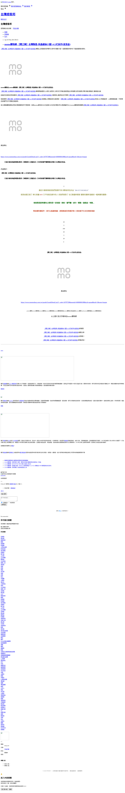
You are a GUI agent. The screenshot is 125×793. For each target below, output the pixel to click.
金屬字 (2, 677)
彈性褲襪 (3, 684)
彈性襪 (2, 681)
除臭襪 (5, 383)
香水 (2, 719)
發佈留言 (3, 504)
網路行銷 (3, 709)
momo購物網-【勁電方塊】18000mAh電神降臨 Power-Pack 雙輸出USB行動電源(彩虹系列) (27, 465)
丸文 (9, 440)
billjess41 (3, 475)
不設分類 (16, 28)
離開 (10, 789)
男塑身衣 (21, 400)
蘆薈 (2, 714)
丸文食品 (15, 440)
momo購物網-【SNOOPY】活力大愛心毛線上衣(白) (17, 464)
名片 (5, 36)
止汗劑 (2, 555)
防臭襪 (2, 545)
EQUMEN (3, 727)
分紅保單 (3, 632)
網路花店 (3, 665)
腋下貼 (2, 554)
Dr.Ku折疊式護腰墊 (6, 641)
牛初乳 (2, 623)
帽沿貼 (2, 538)
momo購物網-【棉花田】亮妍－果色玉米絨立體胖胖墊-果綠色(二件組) (22, 462)
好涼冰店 (3, 548)
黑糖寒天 (3, 653)
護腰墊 (2, 648)
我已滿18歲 (4, 789)
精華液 (2, 715)
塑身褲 (2, 726)
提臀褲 (2, 729)
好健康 (2, 616)
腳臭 (2, 541)
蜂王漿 (2, 622)
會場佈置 (3, 669)
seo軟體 (3, 658)
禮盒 (12, 445)
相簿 (5, 32)
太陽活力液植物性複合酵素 (8, 651)
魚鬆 (2, 406)
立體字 (2, 674)
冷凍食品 (3, 583)
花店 (2, 663)
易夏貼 (2, 552)
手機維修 (3, 702)
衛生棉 (5, 452)
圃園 (2, 722)
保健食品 (3, 618)
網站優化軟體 (4, 657)
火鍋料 (2, 580)
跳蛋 (2, 698)
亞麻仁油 (3, 620)
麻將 (2, 686)
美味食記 (13, 488)
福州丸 (2, 582)
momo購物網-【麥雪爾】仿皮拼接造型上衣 (15, 467)
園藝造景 (3, 634)
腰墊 (2, 646)
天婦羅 (2, 578)
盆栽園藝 (3, 636)
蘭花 (2, 639)
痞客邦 (11, 484)
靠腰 (2, 644)
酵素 (2, 627)
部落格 (6, 34)
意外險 (2, 629)
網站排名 (3, 660)
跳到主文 (4, 19)
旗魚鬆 (66, 440)
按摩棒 (2, 697)
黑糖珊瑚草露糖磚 (5, 655)
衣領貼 (2, 536)
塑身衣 (2, 389)
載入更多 (3, 494)
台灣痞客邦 (8, 14)
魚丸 (2, 576)
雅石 (2, 637)
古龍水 (2, 721)
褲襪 (2, 683)
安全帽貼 (3, 550)
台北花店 (3, 670)
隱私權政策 (73, 771)
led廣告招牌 (4, 679)
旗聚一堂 (3, 562)
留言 (15, 484)
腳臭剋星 (14, 383)
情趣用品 (3, 695)
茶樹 (2, 717)
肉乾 (2, 575)
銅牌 (2, 676)
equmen (11, 400)
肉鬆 (2, 568)
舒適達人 (11, 452)
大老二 (2, 688)
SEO (2, 662)
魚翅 (2, 585)
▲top (2, 490)
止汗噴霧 (3, 557)
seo (1, 710)
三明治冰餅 (4, 547)
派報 (2, 672)
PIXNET (49, 771)
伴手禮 (2, 571)
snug (2, 350)
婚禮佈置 (3, 667)
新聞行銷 (3, 712)
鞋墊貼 (2, 559)
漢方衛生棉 (23, 452)
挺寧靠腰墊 (4, 643)
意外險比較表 (4, 630)
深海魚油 (3, 625)
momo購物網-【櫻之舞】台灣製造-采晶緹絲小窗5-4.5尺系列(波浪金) (37, 44)
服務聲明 (80, 771)
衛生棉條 (3, 705)
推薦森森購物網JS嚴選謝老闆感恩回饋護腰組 (16, 460)
